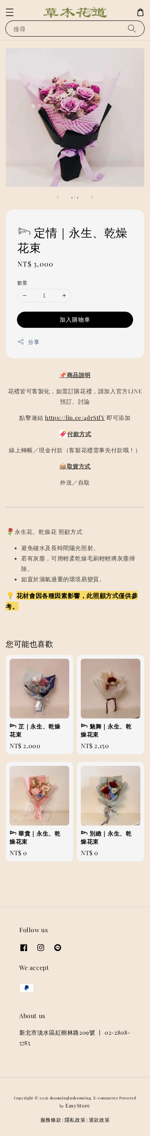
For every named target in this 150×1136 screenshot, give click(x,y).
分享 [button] (33, 342)
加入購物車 (75, 319)
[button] (9, 12)
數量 (22, 282)
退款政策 (99, 1119)
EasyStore (77, 1105)
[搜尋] (132, 28)
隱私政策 (75, 1119)
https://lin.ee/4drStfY (75, 417)
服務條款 (51, 1119)
